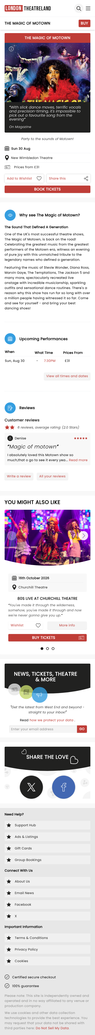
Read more (78, 460)
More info (67, 625)
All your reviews (52, 476)
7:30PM (49, 360)
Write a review (19, 476)
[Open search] (78, 8)
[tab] (42, 648)
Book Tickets (47, 189)
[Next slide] (83, 535)
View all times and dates (67, 376)
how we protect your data (52, 720)
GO (82, 729)
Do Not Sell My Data (52, 1028)
